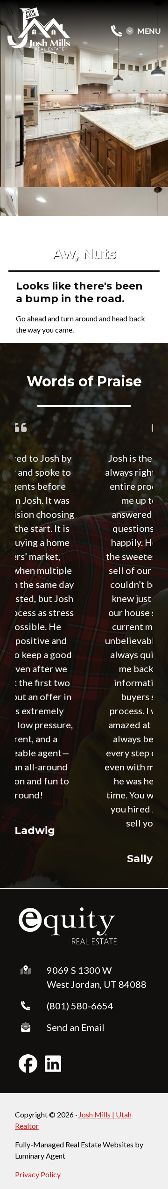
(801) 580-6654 (80, 1005)
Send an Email (76, 1027)
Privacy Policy (38, 1174)
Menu (149, 31)
